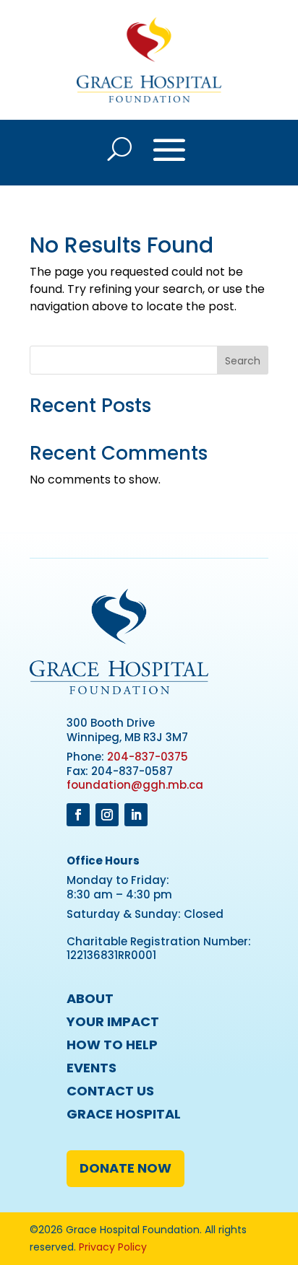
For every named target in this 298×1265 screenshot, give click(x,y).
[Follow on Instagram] (107, 814)
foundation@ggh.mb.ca (135, 784)
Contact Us (110, 1091)
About (90, 998)
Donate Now (125, 1168)
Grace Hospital (124, 1114)
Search (242, 361)
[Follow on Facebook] (78, 814)
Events (91, 1068)
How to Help (112, 1045)
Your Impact (113, 1021)
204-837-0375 (147, 756)
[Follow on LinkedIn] (136, 814)
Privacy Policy (113, 1247)
